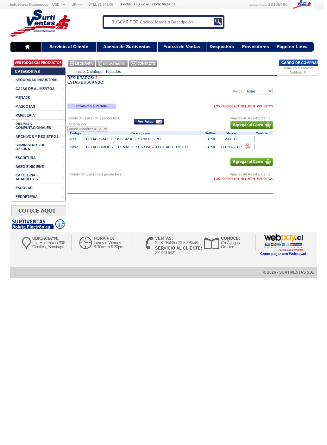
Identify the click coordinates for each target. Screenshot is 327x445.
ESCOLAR (24, 188)
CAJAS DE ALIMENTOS (35, 89)
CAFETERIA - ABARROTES (27, 177)
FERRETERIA (27, 197)
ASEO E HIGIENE (30, 166)
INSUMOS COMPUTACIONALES (33, 126)
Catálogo (95, 71)
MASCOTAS (25, 106)
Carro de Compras (300, 63)
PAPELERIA (25, 115)
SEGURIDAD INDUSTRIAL (37, 80)
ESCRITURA (26, 158)
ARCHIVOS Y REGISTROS (37, 136)
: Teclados (112, 71)
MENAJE (23, 97)
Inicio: (81, 71)
